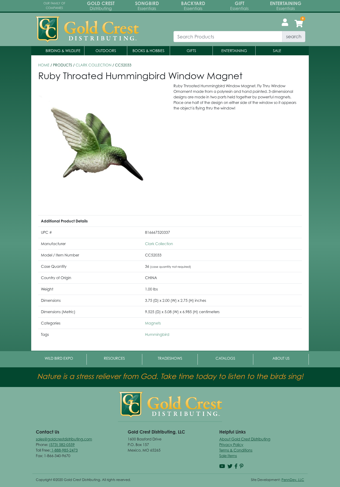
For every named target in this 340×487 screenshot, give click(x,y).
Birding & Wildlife (63, 50)
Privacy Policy (231, 444)
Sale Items (228, 455)
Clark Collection (93, 65)
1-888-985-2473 (64, 450)
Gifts (191, 50)
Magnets (153, 323)
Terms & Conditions (235, 450)
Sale (277, 50)
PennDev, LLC (292, 480)
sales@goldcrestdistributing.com (64, 439)
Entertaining (234, 50)
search (293, 36)
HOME (43, 65)
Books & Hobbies (148, 50)
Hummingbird (157, 334)
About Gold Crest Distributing (244, 439)
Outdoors (106, 50)
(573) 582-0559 (62, 444)
